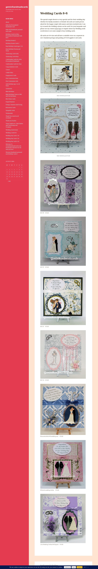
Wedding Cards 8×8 (11, 133)
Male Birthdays (10, 91)
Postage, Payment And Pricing (14, 104)
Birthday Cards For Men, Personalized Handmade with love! (14, 35)
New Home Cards (10, 99)
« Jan (9, 181)
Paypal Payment (10, 102)
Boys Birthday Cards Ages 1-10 (14, 46)
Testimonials (9, 113)
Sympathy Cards (10, 110)
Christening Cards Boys (12, 56)
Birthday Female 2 (11, 40)
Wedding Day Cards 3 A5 (12, 141)
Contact (8, 69)
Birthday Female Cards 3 (12, 43)
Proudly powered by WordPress (49, 565)
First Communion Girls (12, 81)
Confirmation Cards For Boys (13, 64)
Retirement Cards (10, 107)
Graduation (9, 88)
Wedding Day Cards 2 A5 (12, 138)
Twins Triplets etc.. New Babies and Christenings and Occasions (14, 125)
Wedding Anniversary (12, 130)
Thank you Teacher (11, 120)
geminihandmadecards (17, 7)
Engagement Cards (11, 75)
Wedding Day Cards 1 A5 (12, 135)
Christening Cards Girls (12, 53)
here (59, 29)
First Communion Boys (12, 78)
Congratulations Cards (12, 67)
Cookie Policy (9, 72)
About (7, 22)
